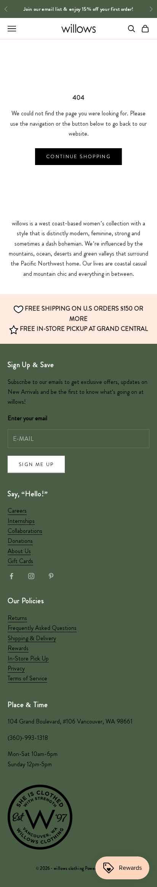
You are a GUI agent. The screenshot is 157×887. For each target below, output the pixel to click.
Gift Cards (20, 561)
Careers (17, 510)
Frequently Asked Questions (42, 627)
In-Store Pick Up (28, 658)
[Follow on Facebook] (11, 576)
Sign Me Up (36, 464)
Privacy (16, 668)
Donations (20, 540)
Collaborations (25, 530)
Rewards (18, 648)
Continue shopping (78, 156)
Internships (21, 520)
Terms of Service (27, 678)
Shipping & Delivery (32, 638)
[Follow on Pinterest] (51, 576)
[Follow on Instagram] (31, 576)
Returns (17, 617)
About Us (19, 551)
